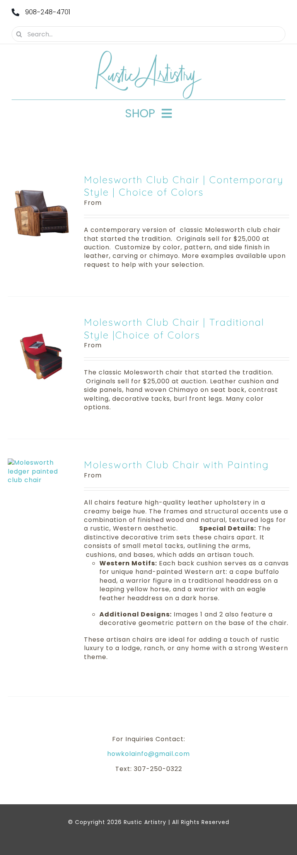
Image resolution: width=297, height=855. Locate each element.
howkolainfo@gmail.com (148, 753)
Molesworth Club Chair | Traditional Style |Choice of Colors (174, 328)
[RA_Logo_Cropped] (148, 53)
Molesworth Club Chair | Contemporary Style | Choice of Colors (183, 185)
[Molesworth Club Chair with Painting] (40, 462)
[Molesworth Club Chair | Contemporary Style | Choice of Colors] (40, 177)
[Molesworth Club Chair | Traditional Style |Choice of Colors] (40, 320)
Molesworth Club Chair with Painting (176, 464)
